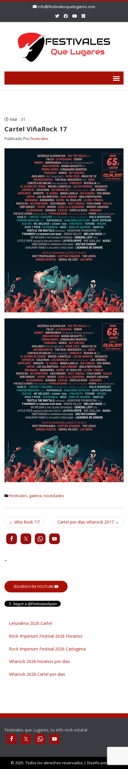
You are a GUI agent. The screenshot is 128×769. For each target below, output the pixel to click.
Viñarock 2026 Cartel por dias (37, 674)
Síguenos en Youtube (33, 586)
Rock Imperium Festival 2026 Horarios (45, 636)
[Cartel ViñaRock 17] (64, 230)
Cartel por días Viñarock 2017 (88, 522)
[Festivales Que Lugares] (64, 45)
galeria (35, 495)
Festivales (39, 138)
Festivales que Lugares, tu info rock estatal (45, 730)
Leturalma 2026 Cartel (30, 623)
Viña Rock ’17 (24, 522)
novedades (53, 495)
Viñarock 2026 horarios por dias (39, 661)
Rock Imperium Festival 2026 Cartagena (47, 649)
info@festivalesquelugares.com (66, 6)
